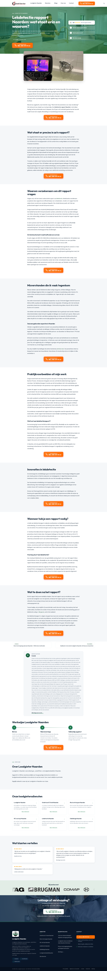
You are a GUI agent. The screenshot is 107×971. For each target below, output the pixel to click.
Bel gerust (41, 612)
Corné (16, 39)
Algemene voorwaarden (74, 968)
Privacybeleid (65, 968)
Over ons (63, 3)
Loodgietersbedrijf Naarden (46, 953)
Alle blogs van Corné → (37, 713)
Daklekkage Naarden (44, 949)
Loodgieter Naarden (36, 3)
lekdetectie (59, 198)
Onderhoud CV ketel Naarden (46, 935)
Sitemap (93, 968)
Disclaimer (88, 968)
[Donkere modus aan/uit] (104, 3)
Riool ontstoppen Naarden (46, 939)
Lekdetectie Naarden (21, 13)
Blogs (56, 3)
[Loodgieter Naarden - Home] (18, 3)
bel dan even (60, 349)
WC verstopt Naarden (45, 942)
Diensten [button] (47, 3)
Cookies (82, 968)
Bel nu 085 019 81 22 (84, 937)
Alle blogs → (61, 952)
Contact (71, 3)
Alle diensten (43, 956)
